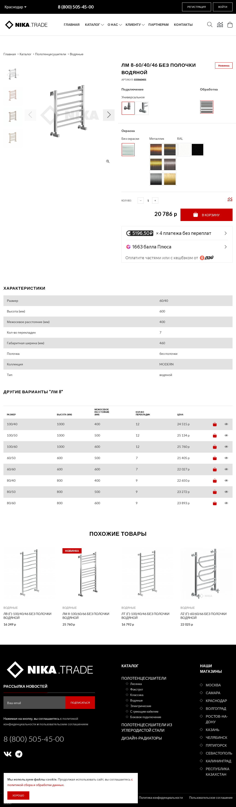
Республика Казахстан (217, 771)
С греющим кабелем (144, 711)
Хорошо (18, 795)
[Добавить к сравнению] (49, 550)
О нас (113, 24)
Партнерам (158, 24)
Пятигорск (216, 745)
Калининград (218, 761)
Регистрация (196, 6)
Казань (212, 730)
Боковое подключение (145, 717)
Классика (136, 695)
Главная (72, 24)
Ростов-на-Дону (217, 719)
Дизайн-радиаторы (141, 738)
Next (13, 64)
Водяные (76, 54)
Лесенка (136, 684)
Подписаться (80, 702)
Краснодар (14, 7)
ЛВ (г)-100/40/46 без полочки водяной (27, 616)
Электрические (140, 706)
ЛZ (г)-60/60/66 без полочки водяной (203, 616)
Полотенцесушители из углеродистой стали (146, 727)
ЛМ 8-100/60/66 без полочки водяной (85, 616)
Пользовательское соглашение (211, 797)
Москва (213, 685)
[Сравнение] (220, 24)
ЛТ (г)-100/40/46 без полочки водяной (145, 616)
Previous (13, 150)
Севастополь (219, 753)
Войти (222, 6)
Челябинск (216, 737)
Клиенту (133, 24)
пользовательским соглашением (63, 724)
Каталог (92, 24)
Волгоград (216, 708)
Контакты (183, 24)
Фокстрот (136, 689)
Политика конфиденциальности (161, 797)
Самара (213, 693)
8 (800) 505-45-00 (33, 738)
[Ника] (49, 669)
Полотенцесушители (50, 54)
